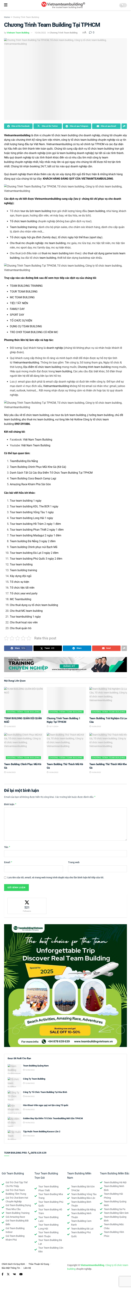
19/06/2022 (30, 1123)
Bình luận (10, 804)
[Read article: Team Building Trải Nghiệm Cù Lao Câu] (109, 701)
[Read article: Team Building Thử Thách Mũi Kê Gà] (66, 747)
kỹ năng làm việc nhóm (46, 139)
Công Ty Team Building (34, 1079)
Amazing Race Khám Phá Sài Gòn (30, 484)
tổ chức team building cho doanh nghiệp (76, 135)
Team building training (23, 227)
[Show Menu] (5, 5)
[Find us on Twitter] (8, 1274)
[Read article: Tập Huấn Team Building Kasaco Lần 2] (14, 1135)
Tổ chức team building (23, 221)
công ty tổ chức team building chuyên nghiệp (88, 139)
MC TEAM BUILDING (22, 297)
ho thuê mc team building (38, 419)
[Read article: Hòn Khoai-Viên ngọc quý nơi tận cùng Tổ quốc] (14, 1109)
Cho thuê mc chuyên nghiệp (26, 243)
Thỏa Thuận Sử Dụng (38, 1264)
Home (7, 17)
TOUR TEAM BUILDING (24, 291)
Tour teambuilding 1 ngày (25, 616)
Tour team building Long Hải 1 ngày (31, 518)
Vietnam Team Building (18, 32)
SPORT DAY (17, 314)
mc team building (55, 243)
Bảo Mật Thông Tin (11, 1268)
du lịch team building (73, 415)
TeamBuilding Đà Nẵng (24, 461)
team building (97, 211)
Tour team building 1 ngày (25, 500)
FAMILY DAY (17, 309)
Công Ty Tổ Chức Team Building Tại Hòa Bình (45, 1092)
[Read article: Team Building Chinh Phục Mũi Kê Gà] (23, 747)
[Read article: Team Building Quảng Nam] (14, 1069)
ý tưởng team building (100, 415)
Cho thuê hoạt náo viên (24, 622)
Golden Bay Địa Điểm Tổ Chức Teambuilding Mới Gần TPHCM (53, 1118)
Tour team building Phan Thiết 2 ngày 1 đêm (37, 529)
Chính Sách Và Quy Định (13, 1264)
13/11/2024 (53, 726)
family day (49, 237)
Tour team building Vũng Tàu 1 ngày (32, 512)
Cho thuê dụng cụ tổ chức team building (34, 605)
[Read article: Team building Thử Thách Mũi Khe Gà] (109, 747)
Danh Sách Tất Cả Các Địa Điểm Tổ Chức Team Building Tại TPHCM (51, 472)
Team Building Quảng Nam (36, 1065)
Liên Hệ (27, 1268)
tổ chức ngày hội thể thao (73, 237)
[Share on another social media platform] (124, 126)
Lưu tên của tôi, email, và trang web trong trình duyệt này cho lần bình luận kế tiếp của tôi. (56, 877)
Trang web (73, 862)
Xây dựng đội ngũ (20, 576)
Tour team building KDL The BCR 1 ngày (34, 506)
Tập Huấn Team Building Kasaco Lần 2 (41, 1131)
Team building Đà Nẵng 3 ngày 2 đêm (33, 541)
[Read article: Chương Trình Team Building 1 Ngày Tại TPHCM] (66, 701)
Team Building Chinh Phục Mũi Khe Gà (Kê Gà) (38, 466)
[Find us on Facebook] (2, 1274)
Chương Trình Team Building (26, 17)
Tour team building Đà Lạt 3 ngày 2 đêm (34, 552)
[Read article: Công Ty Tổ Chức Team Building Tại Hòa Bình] (14, 1095)
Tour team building (21, 564)
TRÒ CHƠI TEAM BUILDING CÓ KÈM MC (34, 332)
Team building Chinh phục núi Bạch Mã (33, 547)
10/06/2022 (40, 32)
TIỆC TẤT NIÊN (19, 303)
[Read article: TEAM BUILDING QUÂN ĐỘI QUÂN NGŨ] (23, 701)
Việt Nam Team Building (37, 439)
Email (8, 862)
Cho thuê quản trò (20, 628)
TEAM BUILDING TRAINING (26, 285)
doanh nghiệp (54, 347)
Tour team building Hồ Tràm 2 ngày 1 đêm (35, 523)
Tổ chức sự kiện (19, 581)
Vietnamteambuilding (17, 135)
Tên (7, 847)
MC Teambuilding (20, 599)
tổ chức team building (101, 148)
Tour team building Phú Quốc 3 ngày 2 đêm (36, 558)
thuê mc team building (55, 253)
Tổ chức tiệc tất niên (22, 587)
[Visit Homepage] (63, 5)
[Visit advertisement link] (65, 664)
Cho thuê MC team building (26, 610)
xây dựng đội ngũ (70, 174)
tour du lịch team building (35, 211)
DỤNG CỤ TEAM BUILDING (26, 326)
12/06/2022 (11, 726)
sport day (95, 237)
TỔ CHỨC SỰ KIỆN (21, 320)
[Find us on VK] (14, 1274)
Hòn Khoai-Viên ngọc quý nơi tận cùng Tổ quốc (45, 1105)
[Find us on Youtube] (21, 1274)
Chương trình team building (94, 367)
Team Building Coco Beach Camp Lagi (33, 478)
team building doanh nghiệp (76, 153)
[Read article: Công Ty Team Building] (14, 1082)
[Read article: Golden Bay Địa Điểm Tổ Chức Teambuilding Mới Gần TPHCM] (14, 1122)
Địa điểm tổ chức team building (42, 367)
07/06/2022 (30, 1136)
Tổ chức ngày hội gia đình (25, 237)
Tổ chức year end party (24, 593)
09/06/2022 (30, 1096)
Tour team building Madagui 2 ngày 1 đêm (35, 535)
